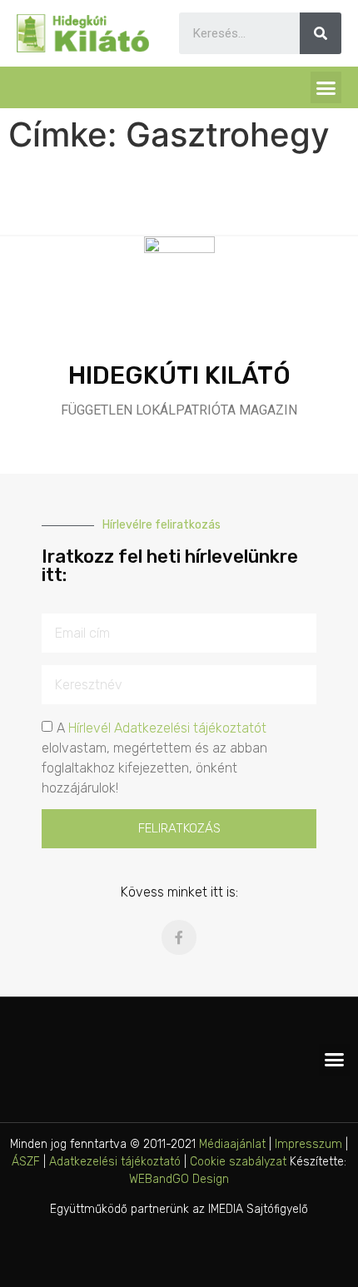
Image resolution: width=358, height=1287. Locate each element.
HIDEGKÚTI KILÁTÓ (179, 375)
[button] (326, 87)
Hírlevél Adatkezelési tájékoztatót (167, 728)
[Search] (320, 33)
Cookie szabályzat (238, 1162)
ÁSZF (26, 1162)
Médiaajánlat (232, 1144)
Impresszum (308, 1144)
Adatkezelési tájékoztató (115, 1162)
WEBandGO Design (179, 1179)
